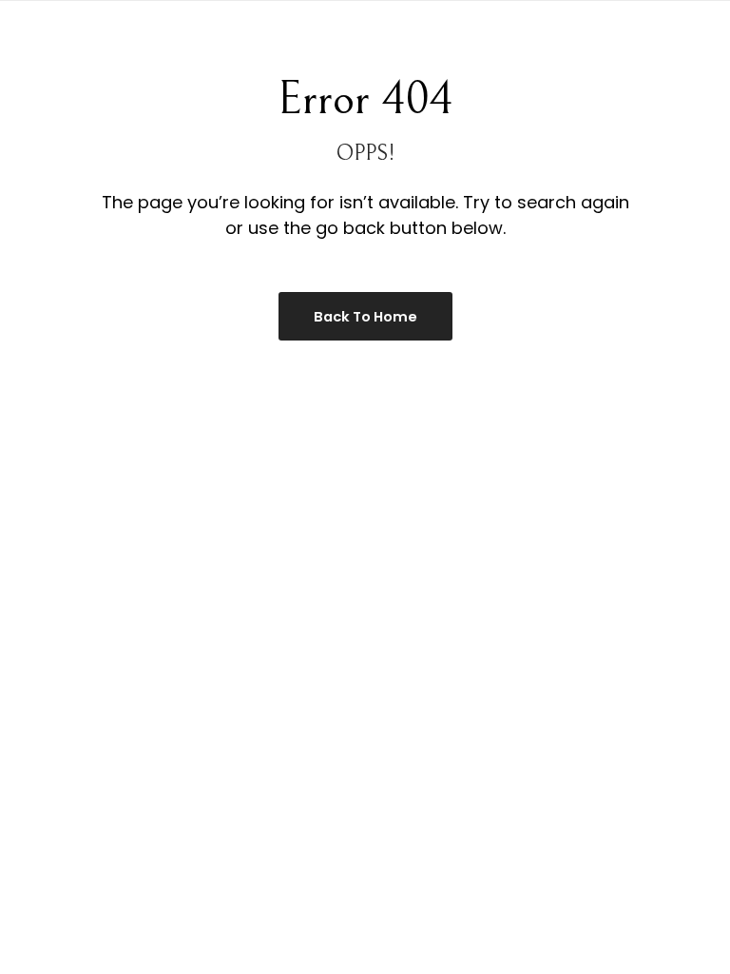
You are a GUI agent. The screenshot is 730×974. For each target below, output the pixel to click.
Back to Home (365, 316)
